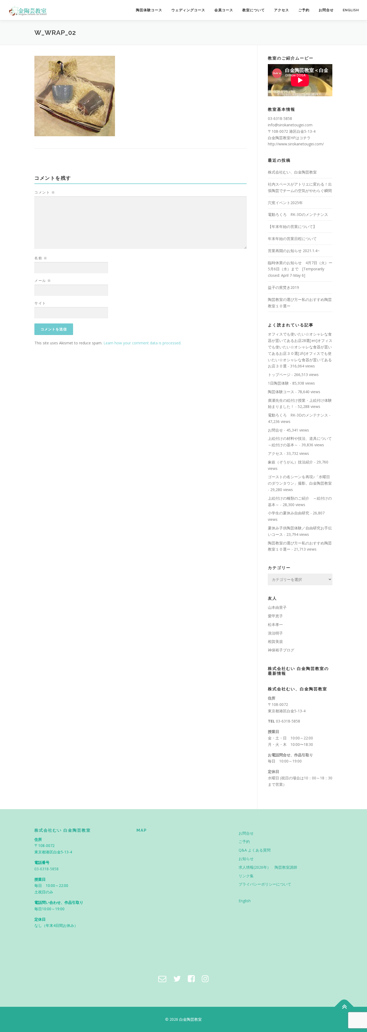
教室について (253, 10)
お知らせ (246, 858)
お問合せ (326, 10)
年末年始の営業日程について (292, 238)
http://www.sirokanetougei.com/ (296, 143)
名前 (40, 258)
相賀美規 (275, 641)
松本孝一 (275, 624)
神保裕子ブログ (281, 650)
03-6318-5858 (288, 721)
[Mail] (162, 978)
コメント (44, 192)
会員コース (223, 10)
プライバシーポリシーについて (265, 884)
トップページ (279, 374)
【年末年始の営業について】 (292, 226)
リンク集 (246, 875)
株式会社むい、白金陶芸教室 (292, 172)
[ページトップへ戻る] (344, 1006)
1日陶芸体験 (278, 383)
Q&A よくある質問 (255, 850)
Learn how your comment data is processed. (142, 342)
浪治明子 (275, 633)
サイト (40, 303)
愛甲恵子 (275, 615)
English (351, 10)
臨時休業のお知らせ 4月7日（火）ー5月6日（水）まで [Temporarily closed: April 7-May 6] (300, 269)
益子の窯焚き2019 (283, 287)
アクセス (281, 10)
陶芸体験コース (149, 10)
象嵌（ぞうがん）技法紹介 (290, 462)
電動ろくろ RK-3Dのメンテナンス (298, 214)
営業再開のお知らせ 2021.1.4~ (294, 250)
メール (42, 280)
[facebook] (191, 978)
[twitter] (177, 978)
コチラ (305, 137)
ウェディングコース (188, 10)
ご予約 (304, 10)
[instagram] (205, 978)
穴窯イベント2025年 (285, 202)
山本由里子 (277, 607)
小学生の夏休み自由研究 (288, 512)
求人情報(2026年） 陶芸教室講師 (268, 867)
